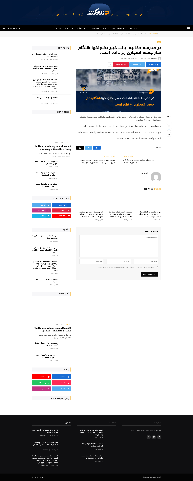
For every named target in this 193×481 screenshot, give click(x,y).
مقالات (106, 28)
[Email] (169, 134)
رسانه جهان (95, 28)
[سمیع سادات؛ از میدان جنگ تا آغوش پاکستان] (65, 164)
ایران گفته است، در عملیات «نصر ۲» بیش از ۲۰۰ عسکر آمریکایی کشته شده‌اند (91, 214)
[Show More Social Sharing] (110, 64)
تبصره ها (68, 143)
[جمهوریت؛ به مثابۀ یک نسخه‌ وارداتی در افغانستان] (65, 176)
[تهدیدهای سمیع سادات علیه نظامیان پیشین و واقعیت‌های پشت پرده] (51, 128)
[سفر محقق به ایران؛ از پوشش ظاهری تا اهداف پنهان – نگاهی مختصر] (65, 69)
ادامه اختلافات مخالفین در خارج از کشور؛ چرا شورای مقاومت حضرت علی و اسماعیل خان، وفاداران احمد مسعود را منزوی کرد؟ (45, 84)
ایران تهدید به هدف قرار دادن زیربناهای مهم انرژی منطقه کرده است (149, 214)
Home (42, 477)
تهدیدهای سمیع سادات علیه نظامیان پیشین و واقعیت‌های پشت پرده (52, 147)
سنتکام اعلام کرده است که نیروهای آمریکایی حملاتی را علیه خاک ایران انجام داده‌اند (119, 214)
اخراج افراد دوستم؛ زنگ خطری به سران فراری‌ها (45, 55)
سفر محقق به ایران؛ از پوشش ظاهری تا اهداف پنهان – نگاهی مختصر (45, 68)
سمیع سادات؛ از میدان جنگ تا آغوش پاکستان (46, 162)
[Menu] (188, 28)
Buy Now (35, 477)
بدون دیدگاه (134, 58)
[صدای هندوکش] (96, 12)
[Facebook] (169, 123)
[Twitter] (169, 128)
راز (72, 28)
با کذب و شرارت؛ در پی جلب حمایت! (47, 99)
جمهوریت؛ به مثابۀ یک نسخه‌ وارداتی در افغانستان (47, 174)
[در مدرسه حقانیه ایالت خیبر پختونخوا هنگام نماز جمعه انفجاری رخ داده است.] (118, 90)
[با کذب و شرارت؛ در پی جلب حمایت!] (65, 100)
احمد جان (153, 58)
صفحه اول (133, 28)
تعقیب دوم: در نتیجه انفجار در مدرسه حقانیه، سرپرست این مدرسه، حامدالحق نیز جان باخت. (97, 161)
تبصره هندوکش (118, 28)
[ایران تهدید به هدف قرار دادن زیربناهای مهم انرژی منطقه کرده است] (148, 201)
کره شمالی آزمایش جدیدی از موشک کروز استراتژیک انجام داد (138, 161)
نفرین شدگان (82, 28)
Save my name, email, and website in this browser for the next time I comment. (126, 267)
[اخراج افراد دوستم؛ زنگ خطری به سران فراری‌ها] (65, 57)
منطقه (158, 42)
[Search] (4, 28)
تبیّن (66, 28)
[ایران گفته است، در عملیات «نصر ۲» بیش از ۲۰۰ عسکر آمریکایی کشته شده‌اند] (89, 201)
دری (59, 28)
